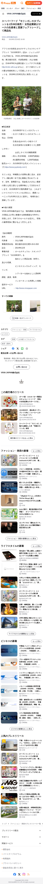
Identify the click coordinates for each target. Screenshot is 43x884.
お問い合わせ (21, 367)
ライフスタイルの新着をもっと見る (21, 634)
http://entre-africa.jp (9, 67)
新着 (3, 8)
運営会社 (6, 849)
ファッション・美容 (33, 8)
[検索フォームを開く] (22, 3)
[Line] (22, 348)
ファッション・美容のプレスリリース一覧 (25, 824)
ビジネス (5, 334)
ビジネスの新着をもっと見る (21, 729)
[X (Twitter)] (18, 348)
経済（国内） (7, 344)
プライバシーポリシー (11, 863)
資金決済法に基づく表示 (12, 868)
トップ (4, 824)
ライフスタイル (35, 330)
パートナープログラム (11, 854)
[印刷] (27, 348)
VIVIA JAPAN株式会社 (10, 37)
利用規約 (6, 859)
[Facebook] (13, 348)
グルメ (17, 8)
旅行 (23, 8)
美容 (13, 339)
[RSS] (28, 874)
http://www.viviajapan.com (26, 288)
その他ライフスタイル (26, 339)
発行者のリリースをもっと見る (21, 438)
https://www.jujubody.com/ (15, 167)
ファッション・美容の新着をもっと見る (21, 538)
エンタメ (9, 8)
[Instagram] (23, 874)
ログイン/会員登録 (33, 3)
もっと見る (37, 451)
